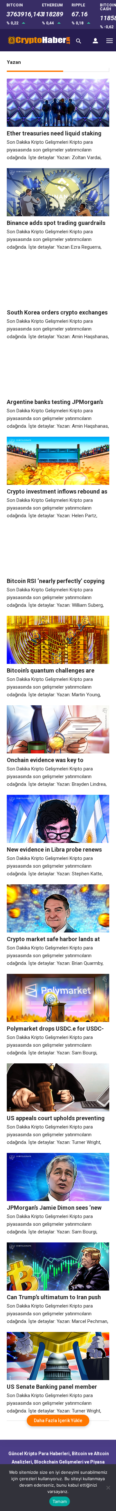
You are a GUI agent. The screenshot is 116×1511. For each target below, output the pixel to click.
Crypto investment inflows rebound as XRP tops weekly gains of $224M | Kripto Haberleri (57, 491)
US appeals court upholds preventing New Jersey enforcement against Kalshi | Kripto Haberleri (56, 1118)
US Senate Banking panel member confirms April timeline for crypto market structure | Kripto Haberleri (53, 1386)
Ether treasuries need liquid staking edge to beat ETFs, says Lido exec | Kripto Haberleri (54, 133)
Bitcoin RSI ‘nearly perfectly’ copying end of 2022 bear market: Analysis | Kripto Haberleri (56, 581)
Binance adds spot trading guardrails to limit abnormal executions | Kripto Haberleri (56, 223)
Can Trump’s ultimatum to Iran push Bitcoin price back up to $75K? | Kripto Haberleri (57, 1297)
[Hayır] (108, 1487)
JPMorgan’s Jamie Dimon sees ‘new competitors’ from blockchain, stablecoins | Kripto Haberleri (54, 1207)
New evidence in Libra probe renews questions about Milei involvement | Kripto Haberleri (54, 849)
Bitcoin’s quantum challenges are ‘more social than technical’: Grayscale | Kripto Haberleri (50, 670)
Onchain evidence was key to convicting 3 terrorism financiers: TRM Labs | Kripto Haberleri (51, 760)
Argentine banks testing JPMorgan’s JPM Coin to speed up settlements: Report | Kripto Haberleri (55, 402)
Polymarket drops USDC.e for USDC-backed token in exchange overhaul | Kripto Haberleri (55, 1028)
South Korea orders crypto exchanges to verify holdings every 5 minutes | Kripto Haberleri (57, 312)
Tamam (60, 1501)
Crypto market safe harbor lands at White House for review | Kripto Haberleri (53, 939)
